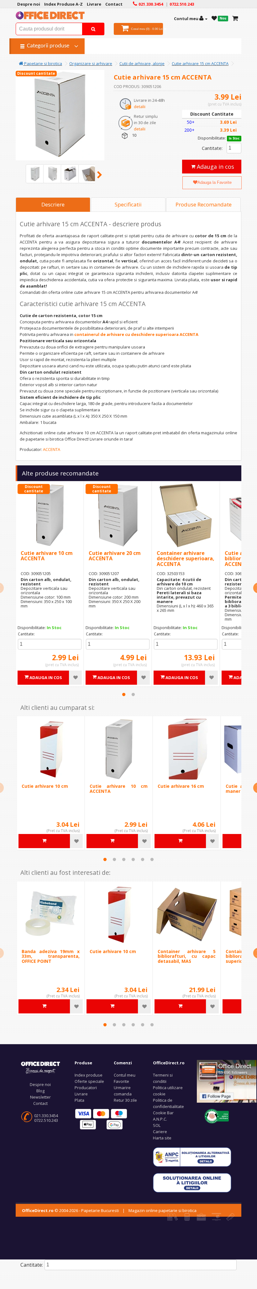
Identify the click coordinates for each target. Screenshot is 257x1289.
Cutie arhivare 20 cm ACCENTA (115, 556)
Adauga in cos (214, 166)
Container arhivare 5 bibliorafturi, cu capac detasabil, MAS (187, 956)
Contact (40, 1103)
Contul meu (124, 1075)
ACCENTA (51, 449)
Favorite (121, 1081)
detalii (139, 106)
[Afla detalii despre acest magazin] (217, 1115)
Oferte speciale (89, 1081)
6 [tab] (152, 859)
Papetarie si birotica (42, 63)
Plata (79, 1100)
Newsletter (40, 1097)
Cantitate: (212, 148)
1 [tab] (124, 694)
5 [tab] (142, 859)
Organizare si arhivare (90, 63)
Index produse (88, 1075)
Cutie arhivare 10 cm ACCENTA (47, 556)
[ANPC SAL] (192, 1156)
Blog (40, 1091)
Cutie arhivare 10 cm (45, 786)
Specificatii (128, 204)
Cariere (160, 1131)
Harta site (162, 1138)
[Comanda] (235, 18)
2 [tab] (133, 694)
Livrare (81, 1094)
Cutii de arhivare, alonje (142, 63)
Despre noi (40, 1084)
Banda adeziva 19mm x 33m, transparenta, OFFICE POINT (51, 956)
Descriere (53, 204)
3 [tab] (124, 859)
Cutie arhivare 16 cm (181, 786)
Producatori (86, 1087)
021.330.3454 (46, 1115)
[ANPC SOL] (192, 1182)
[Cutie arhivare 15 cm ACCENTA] (35, 173)
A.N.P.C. (160, 1119)
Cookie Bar (163, 1113)
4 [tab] (133, 859)
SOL (156, 1125)
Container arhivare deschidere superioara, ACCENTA (185, 559)
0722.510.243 (46, 1120)
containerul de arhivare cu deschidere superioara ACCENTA (136, 334)
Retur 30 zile (125, 1100)
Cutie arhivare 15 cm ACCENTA (200, 63)
